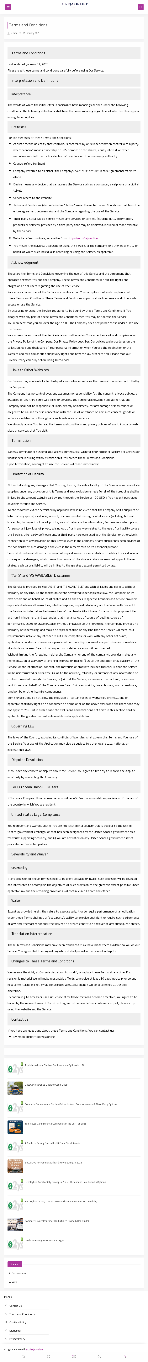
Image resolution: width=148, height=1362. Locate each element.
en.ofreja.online (34, 1349)
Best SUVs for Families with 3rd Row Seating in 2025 (53, 1162)
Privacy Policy (17, 1338)
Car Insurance (19, 1273)
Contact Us (15, 1305)
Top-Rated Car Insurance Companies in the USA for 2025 (55, 1123)
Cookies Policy (17, 1322)
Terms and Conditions (22, 1314)
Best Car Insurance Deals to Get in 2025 (46, 1084)
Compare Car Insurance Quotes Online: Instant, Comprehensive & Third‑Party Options (71, 1104)
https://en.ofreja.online (83, 238)
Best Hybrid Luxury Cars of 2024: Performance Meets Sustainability (61, 1201)
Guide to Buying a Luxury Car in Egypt (45, 1240)
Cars (14, 1281)
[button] (23, 1357)
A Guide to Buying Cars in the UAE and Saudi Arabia (52, 1143)
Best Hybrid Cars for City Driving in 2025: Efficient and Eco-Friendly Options (65, 1182)
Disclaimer (15, 1330)
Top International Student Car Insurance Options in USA (55, 1065)
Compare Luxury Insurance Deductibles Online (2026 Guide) (57, 1221)
